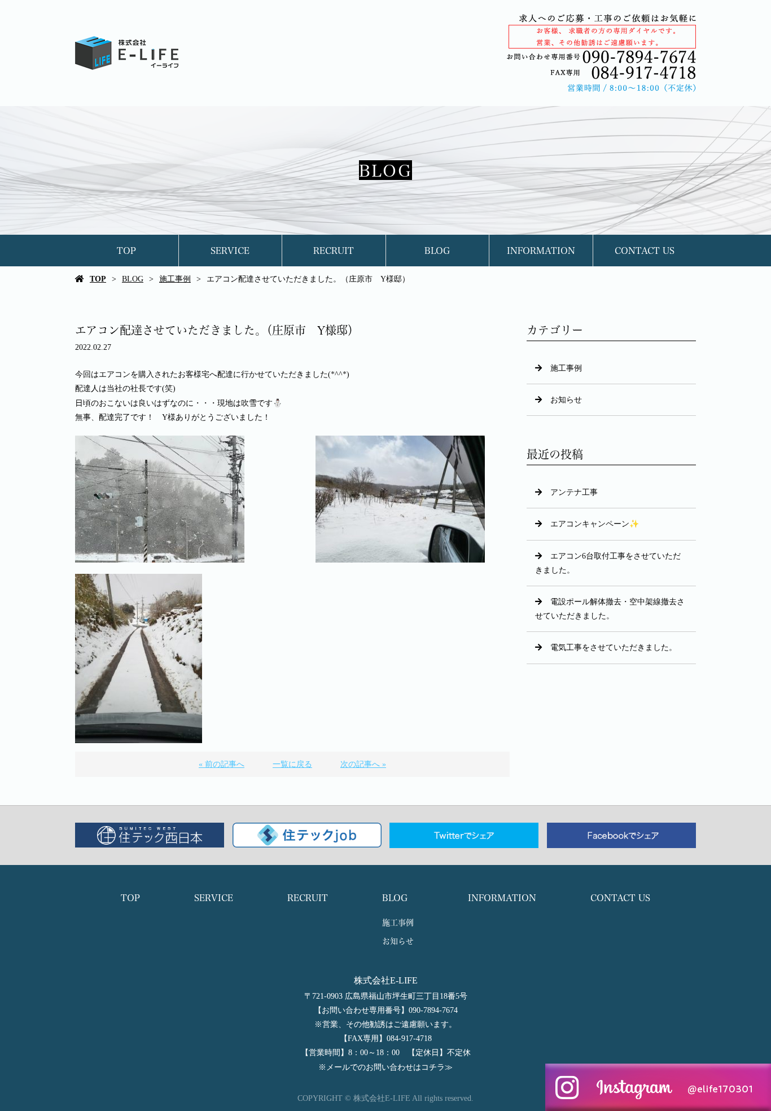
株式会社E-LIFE (386, 980)
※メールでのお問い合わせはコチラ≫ (385, 1067)
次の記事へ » (363, 764)
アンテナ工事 (574, 492)
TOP (126, 250)
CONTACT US (644, 250)
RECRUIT (333, 250)
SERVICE (230, 250)
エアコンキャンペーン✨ (594, 524)
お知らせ (566, 400)
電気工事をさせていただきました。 (613, 647)
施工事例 (175, 279)
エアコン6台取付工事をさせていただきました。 (608, 563)
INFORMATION (541, 250)
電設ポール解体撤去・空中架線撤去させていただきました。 (610, 609)
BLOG (437, 250)
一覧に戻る (292, 764)
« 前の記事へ (221, 764)
